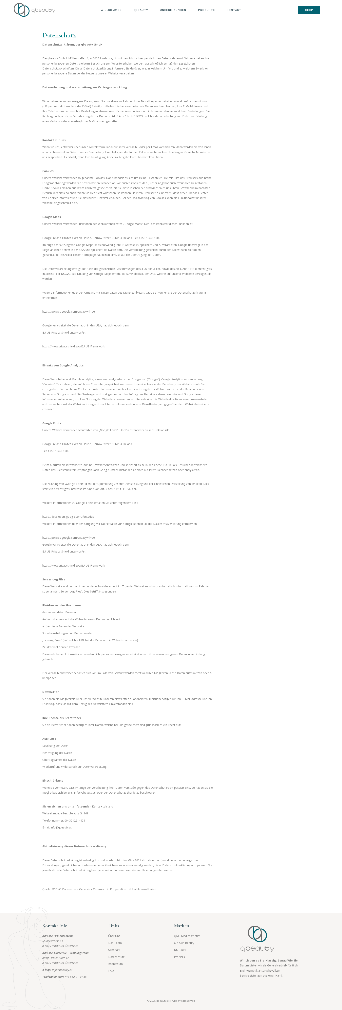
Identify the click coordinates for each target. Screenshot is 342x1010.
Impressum (115, 964)
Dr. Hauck (180, 950)
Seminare (114, 950)
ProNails (179, 957)
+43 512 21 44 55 (76, 977)
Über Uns (114, 936)
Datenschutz (116, 957)
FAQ (111, 971)
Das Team (115, 943)
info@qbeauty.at (62, 970)
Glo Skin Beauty (184, 943)
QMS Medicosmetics (187, 936)
